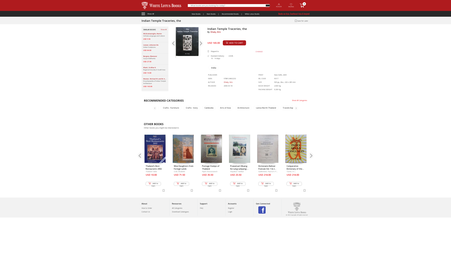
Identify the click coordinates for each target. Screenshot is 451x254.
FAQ (201, 208)
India (213, 67)
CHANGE (259, 51)
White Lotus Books (252, 14)
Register (231, 208)
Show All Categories (299, 100)
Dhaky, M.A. (216, 32)
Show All (164, 29)
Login (230, 212)
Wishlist (291, 7)
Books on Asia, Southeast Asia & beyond (293, 13)
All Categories (177, 208)
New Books (196, 14)
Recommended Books (230, 14)
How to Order (147, 208)
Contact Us (146, 212)
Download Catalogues (180, 212)
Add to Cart (155, 184)
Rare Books (211, 14)
